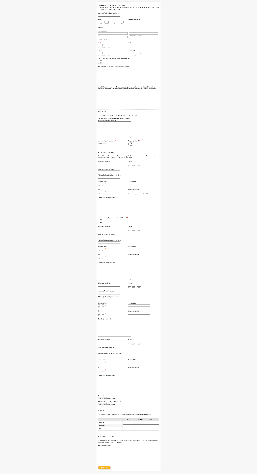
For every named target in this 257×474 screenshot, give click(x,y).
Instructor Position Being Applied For (109, 13)
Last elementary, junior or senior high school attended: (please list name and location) (114, 119)
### (99, 47)
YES (101, 61)
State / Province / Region (136, 35)
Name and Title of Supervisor (106, 169)
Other (99, 51)
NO (101, 63)
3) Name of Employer (104, 283)
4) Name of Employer (104, 340)
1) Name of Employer (104, 161)
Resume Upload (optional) (105, 396)
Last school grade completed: (107, 141)
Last (114, 23)
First (101, 23)
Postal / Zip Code (103, 39)
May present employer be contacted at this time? (113, 218)
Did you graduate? (134, 141)
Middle (107, 23)
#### (108, 47)
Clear (157, 463)
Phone (130, 161)
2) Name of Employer (104, 226)
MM (129, 55)
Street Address (102, 31)
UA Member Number (134, 19)
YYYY (136, 55)
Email (129, 43)
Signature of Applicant (104, 445)
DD (133, 55)
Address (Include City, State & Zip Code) (109, 175)
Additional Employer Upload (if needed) (109, 402)
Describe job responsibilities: (106, 197)
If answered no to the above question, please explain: (113, 66)
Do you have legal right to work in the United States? (114, 58)
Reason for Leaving (133, 189)
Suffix (121, 23)
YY (102, 185)
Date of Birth (132, 51)
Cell (99, 43)
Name (100, 19)
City (99, 35)
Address (101, 27)
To (99, 189)
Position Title (132, 181)
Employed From (102, 181)
